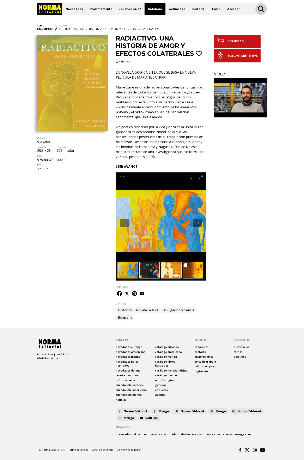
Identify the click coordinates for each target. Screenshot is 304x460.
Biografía (125, 317)
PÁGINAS (61, 146)
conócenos (201, 347)
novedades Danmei (128, 370)
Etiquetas (161, 390)
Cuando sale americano (131, 390)
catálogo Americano (168, 352)
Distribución (242, 340)
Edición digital (165, 380)
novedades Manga (128, 356)
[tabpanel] (240, 97)
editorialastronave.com (186, 434)
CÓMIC (40, 25)
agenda (160, 395)
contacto (200, 352)
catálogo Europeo (167, 347)
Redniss (123, 62)
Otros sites (123, 427)
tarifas (238, 352)
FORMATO (42, 137)
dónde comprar (204, 366)
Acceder (233, 9)
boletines (240, 356)
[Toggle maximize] (201, 177)
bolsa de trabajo (205, 361)
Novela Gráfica (147, 310)
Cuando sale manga (129, 395)
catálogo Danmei (166, 375)
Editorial (198, 9)
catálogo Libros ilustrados (165, 364)
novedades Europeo (129, 347)
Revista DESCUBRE (127, 375)
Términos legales (78, 450)
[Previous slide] (124, 223)
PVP (39, 165)
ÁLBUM (63, 25)
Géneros (160, 385)
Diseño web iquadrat (129, 450)
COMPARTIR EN (124, 287)
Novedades (74, 9)
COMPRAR (235, 41)
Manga (164, 411)
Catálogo (155, 9)
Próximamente (101, 9)
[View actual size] (190, 177)
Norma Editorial (135, 411)
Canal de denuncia (102, 450)
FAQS (216, 9)
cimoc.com (213, 434)
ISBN (39, 156)
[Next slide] (197, 223)
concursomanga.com (237, 434)
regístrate (201, 371)
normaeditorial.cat (128, 434)
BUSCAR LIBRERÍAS (242, 55)
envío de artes (203, 356)
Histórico (125, 310)
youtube (152, 418)
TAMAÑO (41, 146)
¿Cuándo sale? (130, 9)
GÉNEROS (121, 303)
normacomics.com (156, 434)
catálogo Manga (166, 356)
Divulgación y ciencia (178, 310)
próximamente (125, 380)
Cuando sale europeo (130, 385)
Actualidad (177, 9)
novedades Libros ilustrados (127, 364)
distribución (242, 347)
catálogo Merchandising (171, 370)
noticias (121, 399)
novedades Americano (130, 352)
